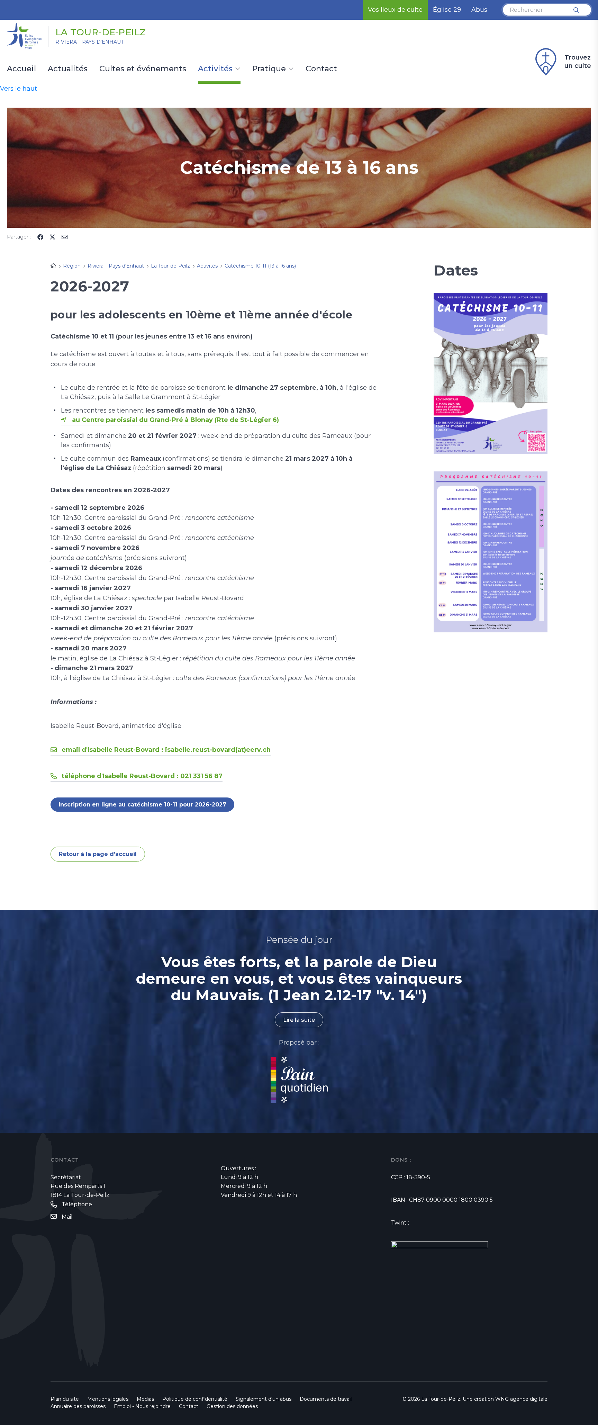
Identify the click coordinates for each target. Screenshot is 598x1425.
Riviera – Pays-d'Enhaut (89, 41)
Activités (215, 69)
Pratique (269, 69)
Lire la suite (299, 1020)
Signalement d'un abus (263, 1399)
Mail (67, 1217)
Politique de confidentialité (194, 1399)
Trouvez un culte (577, 62)
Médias (145, 1399)
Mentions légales (107, 1399)
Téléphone (77, 1204)
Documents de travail (326, 1399)
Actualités (68, 69)
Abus (479, 9)
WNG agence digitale (521, 1399)
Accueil (21, 69)
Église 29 (447, 9)
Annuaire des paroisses (78, 1406)
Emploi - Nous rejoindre (142, 1406)
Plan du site (65, 1399)
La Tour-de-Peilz (100, 32)
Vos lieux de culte (395, 9)
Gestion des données (232, 1406)
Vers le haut (18, 88)
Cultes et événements (142, 69)
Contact (321, 69)
